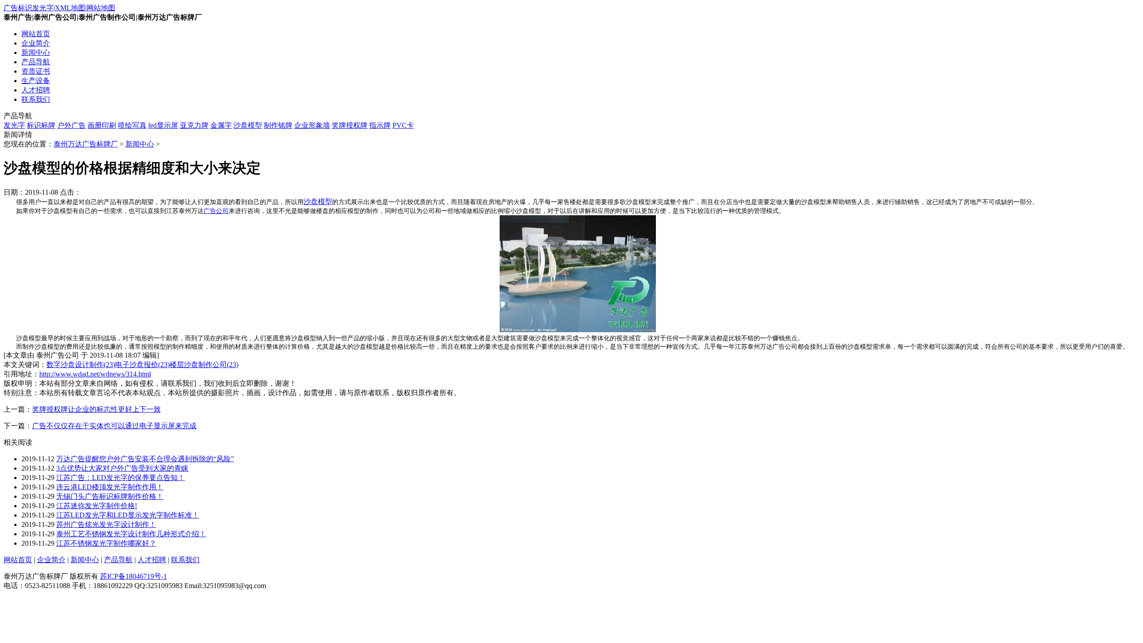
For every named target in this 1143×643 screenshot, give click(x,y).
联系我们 (35, 99)
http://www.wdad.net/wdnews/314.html (95, 374)
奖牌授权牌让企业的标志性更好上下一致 (96, 409)
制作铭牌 (278, 125)
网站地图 (101, 8)
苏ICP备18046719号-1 (133, 576)
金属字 (221, 125)
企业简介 (35, 43)
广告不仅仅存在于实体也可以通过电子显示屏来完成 (114, 426)
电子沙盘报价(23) (142, 364)
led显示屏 (163, 125)
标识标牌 (41, 125)
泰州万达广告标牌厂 (86, 144)
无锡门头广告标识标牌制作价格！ (109, 496)
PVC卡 (403, 125)
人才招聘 (35, 90)
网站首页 (35, 34)
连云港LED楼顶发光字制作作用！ (109, 487)
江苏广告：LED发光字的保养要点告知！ (120, 477)
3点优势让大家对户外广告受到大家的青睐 (122, 468)
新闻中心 (35, 52)
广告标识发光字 (29, 8)
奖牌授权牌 (349, 125)
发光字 (14, 125)
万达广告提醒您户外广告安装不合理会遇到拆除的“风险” (145, 459)
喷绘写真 (132, 125)
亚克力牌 (194, 125)
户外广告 (71, 125)
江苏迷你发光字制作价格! (96, 505)
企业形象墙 (312, 125)
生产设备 (35, 80)
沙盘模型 (248, 125)
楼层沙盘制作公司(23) (204, 364)
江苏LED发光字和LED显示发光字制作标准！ (127, 515)
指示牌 (380, 125)
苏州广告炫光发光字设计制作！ (106, 524)
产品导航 (35, 62)
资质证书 (35, 71)
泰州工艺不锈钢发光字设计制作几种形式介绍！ (131, 534)
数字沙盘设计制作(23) (80, 364)
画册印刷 (102, 125)
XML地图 (70, 8)
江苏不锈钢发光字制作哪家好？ (106, 543)
